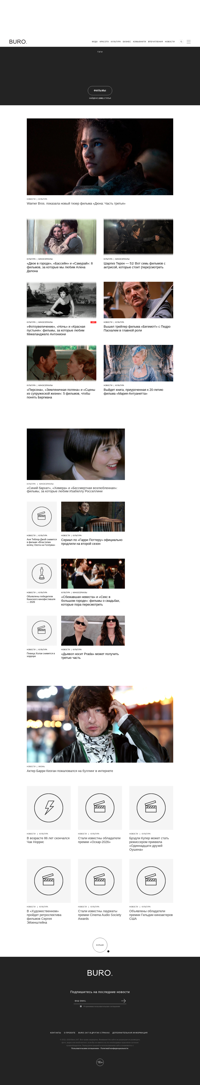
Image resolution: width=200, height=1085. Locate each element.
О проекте (70, 1033)
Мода (95, 42)
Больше (100, 945)
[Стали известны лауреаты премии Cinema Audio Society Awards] (100, 881)
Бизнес (127, 42)
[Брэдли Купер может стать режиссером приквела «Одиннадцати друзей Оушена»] (151, 808)
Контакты (55, 1033)
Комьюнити (139, 42)
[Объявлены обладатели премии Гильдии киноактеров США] (151, 881)
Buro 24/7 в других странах (94, 1033)
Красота (104, 42)
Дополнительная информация (130, 1033)
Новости (170, 42)
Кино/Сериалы (45, 259)
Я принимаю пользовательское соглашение (101, 1006)
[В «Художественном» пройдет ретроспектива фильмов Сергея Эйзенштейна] (49, 881)
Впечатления (155, 42)
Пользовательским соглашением (85, 1048)
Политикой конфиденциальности (114, 1048)
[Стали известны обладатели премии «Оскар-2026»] (100, 808)
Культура (116, 42)
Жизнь (41, 767)
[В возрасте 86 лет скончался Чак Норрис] (49, 808)
